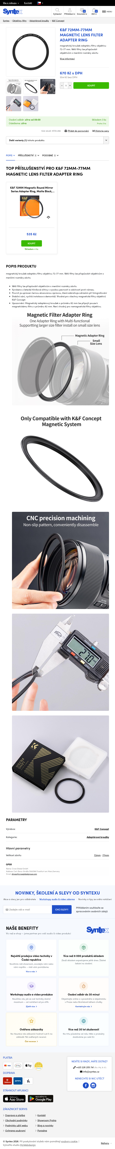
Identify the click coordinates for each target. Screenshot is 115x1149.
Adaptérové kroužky (39, 20)
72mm (97, 855)
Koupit (91, 85)
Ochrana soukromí (15, 1130)
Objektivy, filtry (19, 20)
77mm (105, 855)
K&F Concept (58, 20)
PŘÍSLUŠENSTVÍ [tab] (27, 155)
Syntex (6, 20)
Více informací (67, 58)
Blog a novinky (45, 1125)
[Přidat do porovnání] (48, 217)
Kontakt (28, 2)
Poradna (42, 1130)
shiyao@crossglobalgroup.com (24, 874)
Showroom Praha (46, 1120)
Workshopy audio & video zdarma (57, 899)
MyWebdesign (28, 1145)
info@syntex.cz (91, 1071)
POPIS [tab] (9, 155)
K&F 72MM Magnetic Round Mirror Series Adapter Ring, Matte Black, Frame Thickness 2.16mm (31, 189)
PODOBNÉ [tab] (48, 155)
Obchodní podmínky (16, 1120)
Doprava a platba (15, 1115)
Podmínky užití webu (16, 1125)
